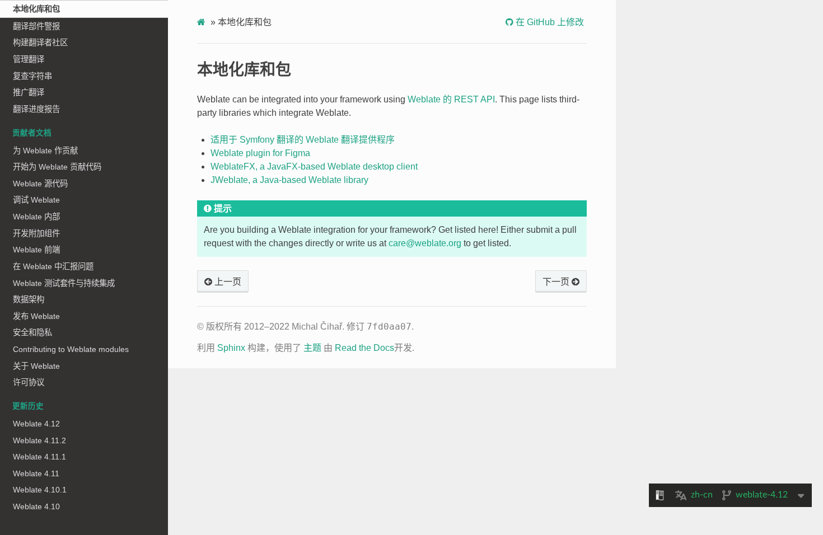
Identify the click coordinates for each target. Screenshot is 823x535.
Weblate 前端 (36, 249)
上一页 (226, 282)
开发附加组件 (36, 233)
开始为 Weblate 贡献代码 (57, 166)
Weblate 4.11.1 (39, 456)
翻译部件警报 (36, 26)
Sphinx (231, 348)
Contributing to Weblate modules (71, 349)
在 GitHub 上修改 (548, 22)
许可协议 (28, 382)
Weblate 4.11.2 (39, 440)
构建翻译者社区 (40, 42)
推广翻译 (28, 92)
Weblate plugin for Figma (260, 153)
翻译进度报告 (36, 109)
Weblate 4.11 (36, 473)
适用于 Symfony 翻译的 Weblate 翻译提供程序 (303, 139)
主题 (312, 348)
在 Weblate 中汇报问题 (53, 266)
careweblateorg (425, 243)
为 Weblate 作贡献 (45, 150)
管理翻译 (28, 59)
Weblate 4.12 (36, 423)
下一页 (557, 282)
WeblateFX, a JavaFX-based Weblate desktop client (314, 166)
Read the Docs (364, 348)
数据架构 (28, 299)
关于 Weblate (36, 366)
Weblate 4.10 (36, 506)
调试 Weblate (36, 199)
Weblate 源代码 (40, 183)
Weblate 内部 (36, 216)
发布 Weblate (36, 316)
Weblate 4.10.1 (40, 489)
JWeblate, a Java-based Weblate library (289, 180)
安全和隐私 (32, 332)
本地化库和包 (36, 8)
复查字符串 (32, 76)
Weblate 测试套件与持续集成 (64, 283)
